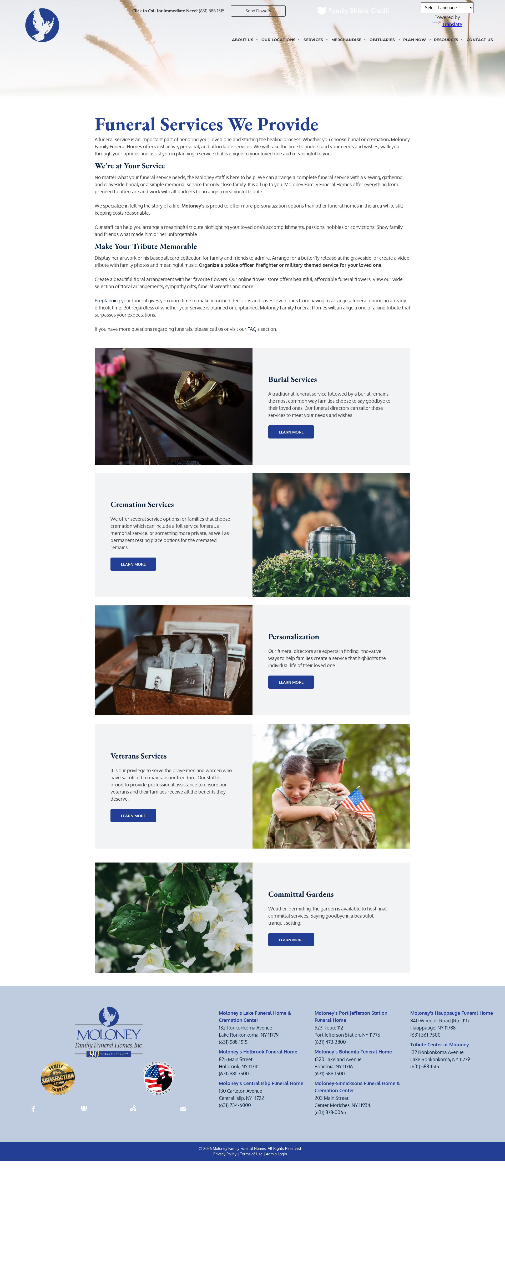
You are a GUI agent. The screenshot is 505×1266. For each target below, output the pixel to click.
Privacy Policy (224, 1154)
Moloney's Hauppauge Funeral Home (451, 1013)
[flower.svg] (84, 1112)
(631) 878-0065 (330, 1112)
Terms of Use (251, 1154)
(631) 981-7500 (234, 1073)
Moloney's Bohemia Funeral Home (353, 1052)
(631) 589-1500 (330, 1073)
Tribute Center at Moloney (439, 1044)
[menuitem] (245, 40)
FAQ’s (254, 329)
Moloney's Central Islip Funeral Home (261, 1083)
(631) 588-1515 (211, 10)
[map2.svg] (133, 1112)
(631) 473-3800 (330, 1042)
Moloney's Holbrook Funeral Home (258, 1052)
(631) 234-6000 (235, 1105)
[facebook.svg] (33, 1112)
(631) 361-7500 (425, 1035)
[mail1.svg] (183, 1112)
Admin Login (276, 1154)
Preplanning (107, 300)
